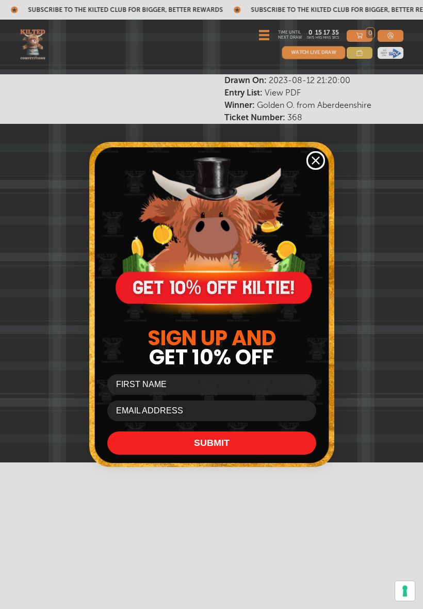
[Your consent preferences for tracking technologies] (405, 591)
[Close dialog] (315, 160)
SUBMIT (212, 443)
